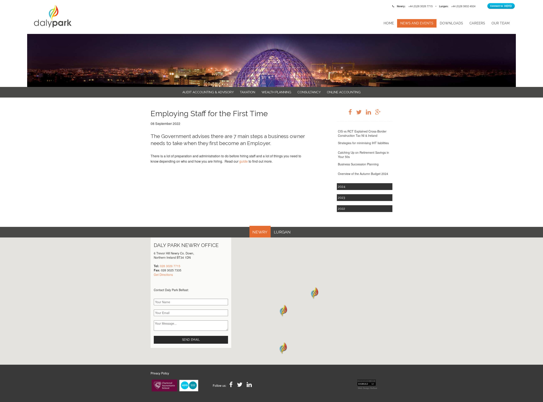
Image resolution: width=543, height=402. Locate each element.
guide (243, 161)
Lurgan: (443, 6)
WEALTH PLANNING (276, 92)
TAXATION (247, 92)
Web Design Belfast (367, 388)
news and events (416, 23)
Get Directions (163, 274)
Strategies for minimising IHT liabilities (363, 143)
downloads (451, 23)
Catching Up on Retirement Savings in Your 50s (363, 154)
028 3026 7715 (170, 266)
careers (477, 23)
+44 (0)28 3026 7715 (420, 6)
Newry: (401, 6)
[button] (283, 348)
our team (500, 23)
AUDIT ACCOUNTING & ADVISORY (208, 92)
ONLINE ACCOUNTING (344, 92)
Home (388, 23)
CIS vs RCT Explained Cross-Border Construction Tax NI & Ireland (362, 133)
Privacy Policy (160, 373)
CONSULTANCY (309, 92)
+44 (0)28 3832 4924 (463, 6)
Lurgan (282, 232)
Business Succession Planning (358, 164)
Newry (259, 232)
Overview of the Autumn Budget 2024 (363, 174)
